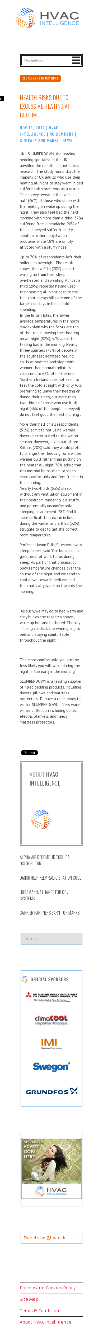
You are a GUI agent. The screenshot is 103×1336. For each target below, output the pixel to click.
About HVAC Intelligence (45, 1322)
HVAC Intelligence (45, 778)
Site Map (29, 1299)
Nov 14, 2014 (32, 127)
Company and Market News (40, 78)
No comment (62, 134)
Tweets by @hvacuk (44, 1237)
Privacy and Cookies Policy (48, 1287)
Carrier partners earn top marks (50, 913)
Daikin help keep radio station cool (50, 878)
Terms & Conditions (41, 1310)
